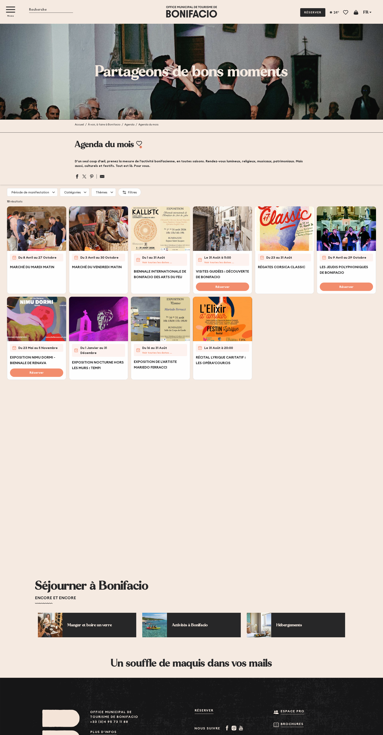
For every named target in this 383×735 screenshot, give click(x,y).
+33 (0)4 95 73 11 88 (109, 722)
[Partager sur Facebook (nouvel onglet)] (77, 176)
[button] (51, 10)
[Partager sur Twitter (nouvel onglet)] (84, 176)
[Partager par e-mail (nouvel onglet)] (100, 176)
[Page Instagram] (234, 728)
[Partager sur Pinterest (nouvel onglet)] (92, 176)
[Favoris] (346, 12)
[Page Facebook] (227, 728)
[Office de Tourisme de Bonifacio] (191, 12)
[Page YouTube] (241, 728)
